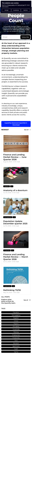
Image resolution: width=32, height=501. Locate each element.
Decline (25, 10)
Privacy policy (11, 5)
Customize (16, 10)
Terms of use (21, 5)
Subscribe (25, 37)
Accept (6, 10)
